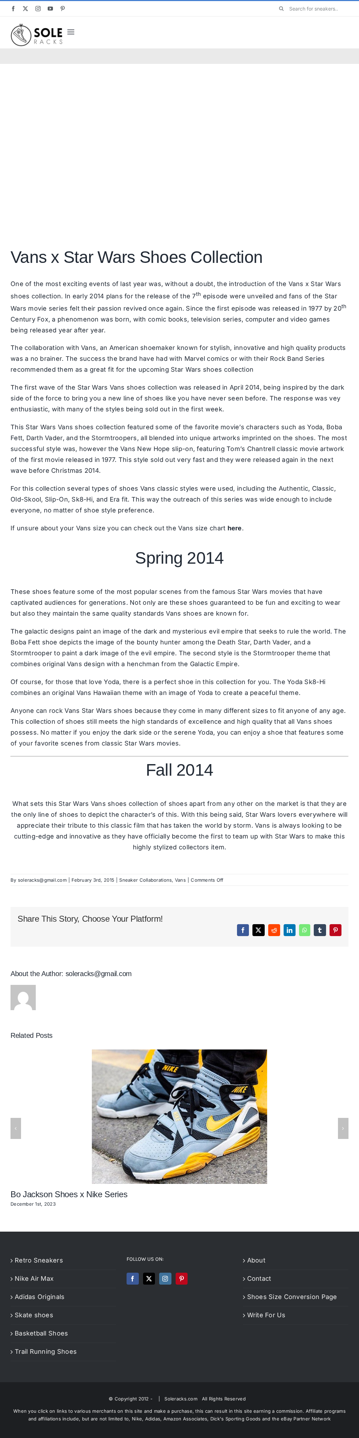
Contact (259, 1278)
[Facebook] (132, 1279)
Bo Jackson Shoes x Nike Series (69, 1194)
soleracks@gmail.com (42, 880)
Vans (88, 347)
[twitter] (25, 8)
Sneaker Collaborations (145, 880)
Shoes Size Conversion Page (292, 1296)
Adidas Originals (40, 1296)
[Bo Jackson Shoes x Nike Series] (179, 1053)
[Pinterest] (182, 1279)
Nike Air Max (34, 1278)
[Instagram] (165, 1279)
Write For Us (266, 1315)
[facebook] (13, 8)
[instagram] (38, 8)
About (256, 1260)
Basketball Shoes (41, 1333)
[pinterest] (62, 8)
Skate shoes (34, 1315)
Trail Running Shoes (46, 1351)
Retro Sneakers (39, 1260)
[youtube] (50, 8)
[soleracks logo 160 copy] (36, 26)
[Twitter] (149, 1279)
